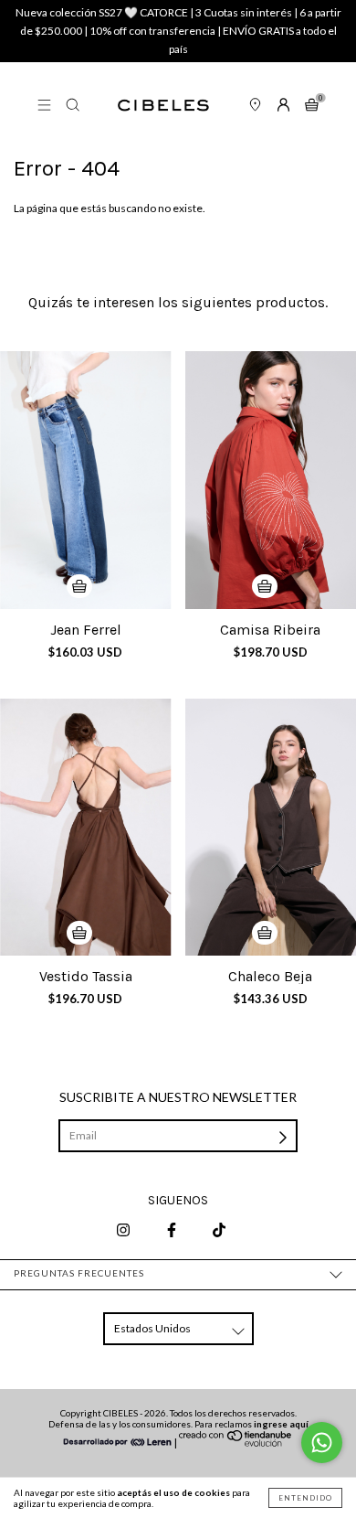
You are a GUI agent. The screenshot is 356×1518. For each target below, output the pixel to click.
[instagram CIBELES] (124, 1229)
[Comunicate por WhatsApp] (321, 1442)
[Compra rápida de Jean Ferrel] (79, 586)
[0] (312, 105)
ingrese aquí (281, 1423)
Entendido (305, 1497)
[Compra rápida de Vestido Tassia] (79, 933)
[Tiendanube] (236, 1442)
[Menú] (44, 105)
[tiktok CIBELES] (219, 1229)
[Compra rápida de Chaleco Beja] (264, 933)
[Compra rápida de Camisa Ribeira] (264, 586)
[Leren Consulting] (118, 1442)
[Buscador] (72, 105)
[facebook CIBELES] (172, 1229)
